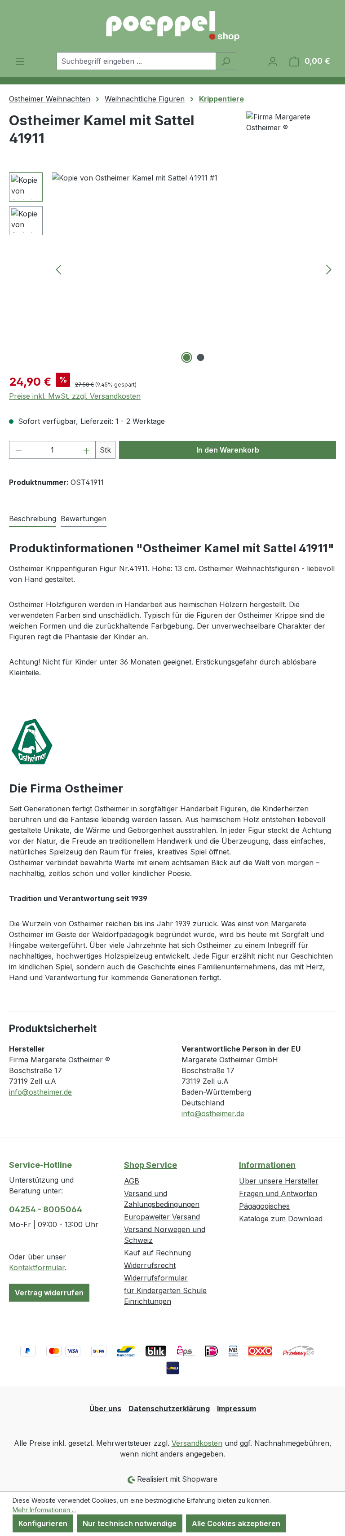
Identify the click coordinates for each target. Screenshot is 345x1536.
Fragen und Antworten (278, 1193)
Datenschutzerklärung (169, 1408)
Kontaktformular (37, 1267)
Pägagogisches (264, 1206)
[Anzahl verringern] (18, 450)
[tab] (32, 519)
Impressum (236, 1408)
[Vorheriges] (58, 269)
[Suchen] (225, 61)
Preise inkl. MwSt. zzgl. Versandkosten (75, 396)
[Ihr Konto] (272, 61)
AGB (131, 1180)
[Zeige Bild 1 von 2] (186, 357)
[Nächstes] (329, 269)
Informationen (267, 1165)
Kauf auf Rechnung (157, 1252)
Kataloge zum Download (281, 1218)
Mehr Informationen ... (44, 1510)
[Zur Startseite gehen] (172, 26)
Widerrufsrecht (150, 1265)
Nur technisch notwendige (130, 1523)
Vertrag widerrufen (49, 1292)
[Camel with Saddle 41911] (194, 268)
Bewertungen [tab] (83, 518)
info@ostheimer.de (40, 1091)
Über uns (105, 1408)
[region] (172, 268)
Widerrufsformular (156, 1277)
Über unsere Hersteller (278, 1180)
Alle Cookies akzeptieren (236, 1523)
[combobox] (136, 61)
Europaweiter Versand (162, 1216)
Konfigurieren (42, 1523)
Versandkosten (197, 1443)
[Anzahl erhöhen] (86, 450)
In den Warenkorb (227, 449)
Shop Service (150, 1165)
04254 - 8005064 (45, 1209)
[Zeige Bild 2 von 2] (200, 357)
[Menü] (20, 61)
